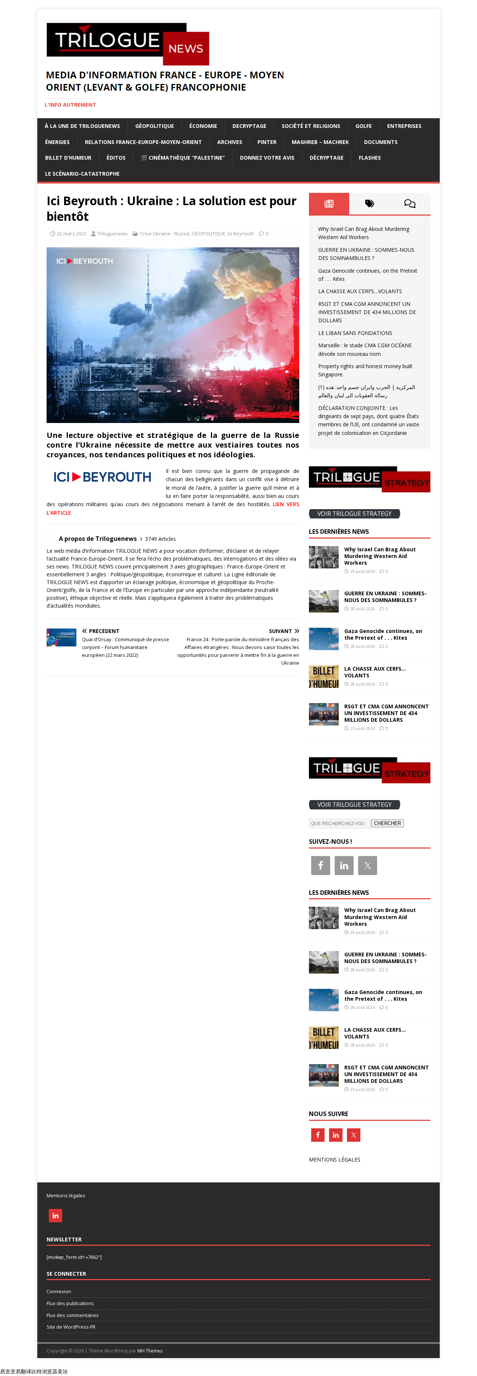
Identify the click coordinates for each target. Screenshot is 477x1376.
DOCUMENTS (381, 141)
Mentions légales (66, 1195)
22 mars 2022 (71, 233)
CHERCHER (387, 823)
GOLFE (364, 125)
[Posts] (329, 203)
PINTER (267, 141)
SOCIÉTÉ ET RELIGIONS (311, 125)
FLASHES (370, 157)
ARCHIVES (229, 141)
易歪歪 (8, 1371)
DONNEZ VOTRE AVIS (267, 157)
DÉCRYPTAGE (327, 157)
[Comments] (410, 203)
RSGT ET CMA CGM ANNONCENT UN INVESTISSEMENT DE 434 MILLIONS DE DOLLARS (367, 312)
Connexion (59, 1291)
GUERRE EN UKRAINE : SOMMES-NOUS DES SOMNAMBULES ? (385, 597)
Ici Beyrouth (241, 233)
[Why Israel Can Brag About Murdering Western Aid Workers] (324, 563)
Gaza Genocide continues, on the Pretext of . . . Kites (383, 634)
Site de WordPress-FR (71, 1326)
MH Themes (150, 1351)
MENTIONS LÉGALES (334, 1159)
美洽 (62, 1371)
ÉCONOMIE (203, 125)
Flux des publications (70, 1303)
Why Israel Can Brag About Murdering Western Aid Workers (380, 556)
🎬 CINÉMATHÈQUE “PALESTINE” (183, 157)
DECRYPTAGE (249, 125)
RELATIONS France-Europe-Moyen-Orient (143, 141)
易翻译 (23, 1371)
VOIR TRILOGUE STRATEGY (355, 514)
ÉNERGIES (57, 141)
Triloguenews (112, 233)
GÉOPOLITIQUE (154, 125)
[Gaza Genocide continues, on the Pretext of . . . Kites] (324, 645)
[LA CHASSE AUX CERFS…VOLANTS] (324, 683)
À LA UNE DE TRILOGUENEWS (82, 125)
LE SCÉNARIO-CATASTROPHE (82, 173)
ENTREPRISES (404, 125)
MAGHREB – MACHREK (320, 141)
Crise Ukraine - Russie (165, 233)
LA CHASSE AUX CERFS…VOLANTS (360, 291)
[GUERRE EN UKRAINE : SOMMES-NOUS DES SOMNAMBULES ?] (324, 608)
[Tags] (369, 203)
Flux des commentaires (73, 1315)
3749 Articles (160, 538)
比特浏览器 (44, 1371)
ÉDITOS (116, 157)
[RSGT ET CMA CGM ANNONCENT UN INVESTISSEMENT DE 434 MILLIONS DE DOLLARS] (324, 721)
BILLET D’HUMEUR (68, 157)
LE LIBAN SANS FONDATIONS (355, 332)
